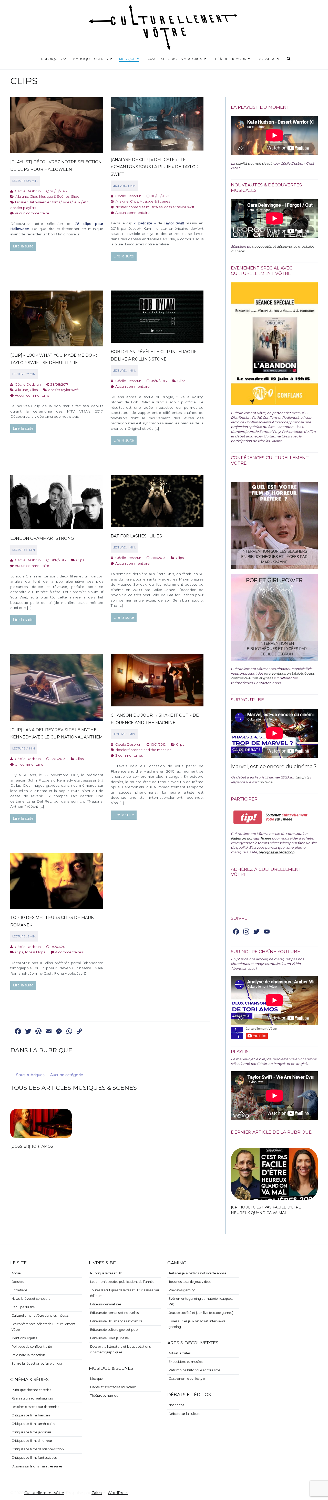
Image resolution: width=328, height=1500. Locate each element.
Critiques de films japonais (31, 1432)
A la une (21, 196)
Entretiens (19, 1290)
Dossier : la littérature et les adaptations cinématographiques (120, 1349)
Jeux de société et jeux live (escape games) (201, 1313)
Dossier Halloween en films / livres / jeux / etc (52, 202)
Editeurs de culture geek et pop (114, 1330)
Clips (34, 196)
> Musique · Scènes (90, 59)
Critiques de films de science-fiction (38, 1449)
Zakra (96, 1493)
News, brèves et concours (31, 1299)
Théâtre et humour (105, 1395)
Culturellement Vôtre (44, 1493)
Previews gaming (182, 1290)
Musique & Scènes (54, 196)
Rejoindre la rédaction (28, 1355)
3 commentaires (129, 755)
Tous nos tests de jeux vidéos (190, 1282)
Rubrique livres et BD (106, 1273)
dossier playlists (23, 208)
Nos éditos (176, 1405)
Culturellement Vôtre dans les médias (40, 1315)
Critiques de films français (31, 1415)
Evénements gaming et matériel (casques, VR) (201, 1301)
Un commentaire (29, 764)
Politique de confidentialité (32, 1346)
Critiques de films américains (33, 1424)
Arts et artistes (179, 1353)
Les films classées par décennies (35, 1407)
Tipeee (265, 838)
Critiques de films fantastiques (34, 1457)
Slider (76, 196)
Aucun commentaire (32, 213)
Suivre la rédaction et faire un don (37, 1363)
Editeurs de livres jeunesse (109, 1338)
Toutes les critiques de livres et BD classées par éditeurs (124, 1293)
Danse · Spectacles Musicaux (174, 59)
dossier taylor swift (179, 207)
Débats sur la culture (184, 1414)
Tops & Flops (35, 952)
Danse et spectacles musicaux (113, 1387)
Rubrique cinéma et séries (31, 1390)
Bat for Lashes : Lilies (136, 536)
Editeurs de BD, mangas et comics (116, 1321)
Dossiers (266, 59)
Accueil (17, 1273)
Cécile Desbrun (28, 191)
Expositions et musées (185, 1362)
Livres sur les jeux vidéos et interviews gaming (197, 1324)
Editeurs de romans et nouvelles (114, 1313)
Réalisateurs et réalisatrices (32, 1398)
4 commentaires (69, 952)
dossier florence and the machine (144, 750)
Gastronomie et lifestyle (187, 1379)
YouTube (265, 782)
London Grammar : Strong (42, 538)
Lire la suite (23, 246)
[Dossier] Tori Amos (31, 1146)
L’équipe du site (23, 1307)
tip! (247, 817)
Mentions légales (24, 1338)
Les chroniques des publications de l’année (122, 1282)
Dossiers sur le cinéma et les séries (37, 1466)
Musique (127, 59)
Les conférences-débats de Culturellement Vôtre (44, 1327)
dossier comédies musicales (139, 207)
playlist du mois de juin (254, 163)
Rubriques (51, 59)
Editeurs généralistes (105, 1304)
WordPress (118, 1493)
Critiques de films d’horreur (32, 1441)
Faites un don (242, 838)
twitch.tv (302, 777)
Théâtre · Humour (229, 59)
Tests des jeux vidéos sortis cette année (198, 1273)
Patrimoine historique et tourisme (195, 1370)
